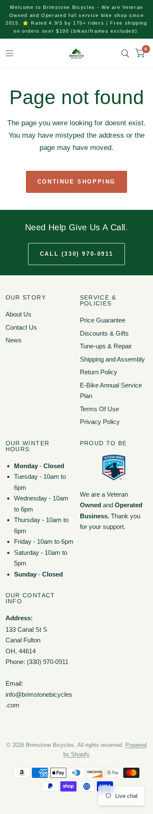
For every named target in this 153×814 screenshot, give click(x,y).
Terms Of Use (99, 409)
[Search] (125, 53)
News (14, 340)
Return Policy (98, 372)
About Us (18, 314)
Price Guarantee (102, 320)
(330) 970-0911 (47, 661)
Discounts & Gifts (104, 333)
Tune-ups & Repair (106, 346)
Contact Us (21, 327)
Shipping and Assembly (112, 359)
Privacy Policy (100, 421)
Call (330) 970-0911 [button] (76, 254)
